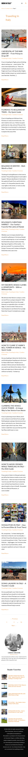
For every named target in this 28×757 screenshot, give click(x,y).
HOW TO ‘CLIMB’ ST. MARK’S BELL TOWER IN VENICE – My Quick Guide (13, 347)
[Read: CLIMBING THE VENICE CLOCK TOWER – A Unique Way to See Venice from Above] (14, 393)
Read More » (5, 80)
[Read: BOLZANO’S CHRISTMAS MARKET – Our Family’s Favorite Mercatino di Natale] (14, 209)
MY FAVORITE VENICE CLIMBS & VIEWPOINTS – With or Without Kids (13, 287)
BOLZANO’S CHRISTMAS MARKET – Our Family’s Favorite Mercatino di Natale (12, 224)
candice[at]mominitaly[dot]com (14, 733)
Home (2, 8)
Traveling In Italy (8, 8)
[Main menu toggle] (22, 3)
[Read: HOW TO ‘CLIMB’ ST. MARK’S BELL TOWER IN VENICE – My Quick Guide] (14, 333)
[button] (26, 3)
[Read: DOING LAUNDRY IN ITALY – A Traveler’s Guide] (14, 571)
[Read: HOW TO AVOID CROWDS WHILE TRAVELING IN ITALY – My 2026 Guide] (14, 451)
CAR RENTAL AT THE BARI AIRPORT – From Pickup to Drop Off (12, 53)
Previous (14, 619)
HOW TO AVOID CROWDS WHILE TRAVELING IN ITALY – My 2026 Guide (13, 466)
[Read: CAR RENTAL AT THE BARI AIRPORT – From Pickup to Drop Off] (14, 38)
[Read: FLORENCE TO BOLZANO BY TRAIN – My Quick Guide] (14, 97)
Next (14, 625)
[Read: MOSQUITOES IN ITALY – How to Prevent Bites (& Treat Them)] (14, 512)
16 (21, 622)
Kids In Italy (4, 229)
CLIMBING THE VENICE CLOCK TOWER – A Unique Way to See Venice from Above (13, 408)
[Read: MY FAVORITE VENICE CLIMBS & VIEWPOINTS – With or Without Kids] (14, 272)
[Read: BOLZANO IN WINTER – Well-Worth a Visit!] (14, 153)
